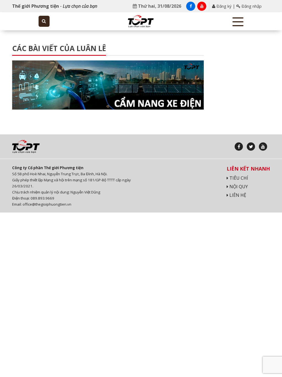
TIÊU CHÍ (238, 178)
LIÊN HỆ (237, 195)
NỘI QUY (238, 186)
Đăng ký (223, 6)
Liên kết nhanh (248, 168)
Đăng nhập (251, 6)
